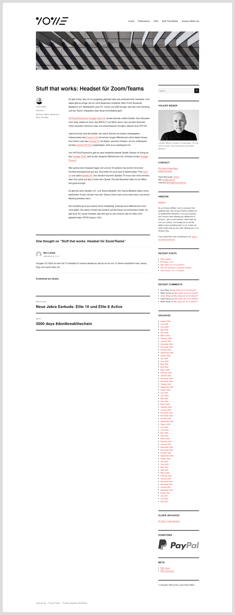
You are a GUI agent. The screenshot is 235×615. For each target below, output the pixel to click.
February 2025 (166, 372)
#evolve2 (39, 114)
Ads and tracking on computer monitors (175, 267)
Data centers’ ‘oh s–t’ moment (172, 270)
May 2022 (164, 467)
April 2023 (164, 435)
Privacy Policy (54, 603)
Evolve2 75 (94, 141)
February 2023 (166, 441)
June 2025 (164, 361)
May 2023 (164, 432)
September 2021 (166, 490)
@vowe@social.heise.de (176, 182)
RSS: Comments (167, 571)
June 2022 (164, 464)
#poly (38, 117)
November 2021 (166, 484)
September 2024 (166, 387)
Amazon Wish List (190, 21)
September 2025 (166, 352)
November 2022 (166, 450)
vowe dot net (41, 603)
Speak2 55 (87, 175)
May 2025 (164, 364)
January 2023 (165, 444)
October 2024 (165, 384)
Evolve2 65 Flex (84, 144)
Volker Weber (41, 106)
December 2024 (166, 378)
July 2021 (164, 495)
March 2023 (165, 438)
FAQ (156, 21)
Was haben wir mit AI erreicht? (172, 264)
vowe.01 (176, 177)
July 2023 (164, 427)
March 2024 (165, 404)
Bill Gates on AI (166, 262)
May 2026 (164, 329)
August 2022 (165, 458)
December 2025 (166, 344)
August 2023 (165, 424)
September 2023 (166, 421)
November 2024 (166, 381)
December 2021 (166, 481)
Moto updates (165, 259)
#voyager (44, 117)
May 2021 (164, 501)
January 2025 (165, 375)
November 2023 (166, 415)
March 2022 (165, 473)
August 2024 (165, 390)
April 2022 (164, 470)
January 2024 (165, 410)
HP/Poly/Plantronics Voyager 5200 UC (87, 118)
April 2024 (164, 401)
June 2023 (164, 430)
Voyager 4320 (79, 156)
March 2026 (165, 335)
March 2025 (165, 369)
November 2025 (166, 347)
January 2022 (165, 478)
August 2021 (165, 493)
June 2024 (164, 395)
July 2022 (164, 461)
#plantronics (54, 114)
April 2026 (164, 332)
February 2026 (166, 338)
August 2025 (165, 355)
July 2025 (164, 358)
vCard (131, 21)
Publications (144, 21)
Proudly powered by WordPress (75, 603)
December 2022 (166, 447)
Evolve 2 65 (92, 137)
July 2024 (164, 392)
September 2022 (166, 455)
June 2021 (164, 498)
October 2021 (165, 487)
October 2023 (165, 418)
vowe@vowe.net (168, 179)
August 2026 (165, 321)
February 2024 (166, 407)
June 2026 (164, 327)
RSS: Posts (165, 568)
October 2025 (165, 349)
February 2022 (166, 475)
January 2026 (165, 341)
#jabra (46, 114)
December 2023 (166, 412)
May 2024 (164, 398)
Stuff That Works (170, 21)
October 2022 (165, 452)
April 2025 (164, 367)
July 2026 (164, 324)
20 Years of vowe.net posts (169, 521)
